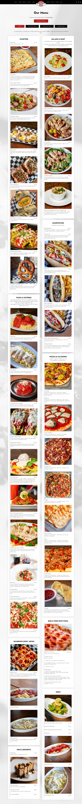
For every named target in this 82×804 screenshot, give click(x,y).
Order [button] (29, 2)
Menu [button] (15, 2)
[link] (41, 3)
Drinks (20, 2)
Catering (57, 2)
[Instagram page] (78, 2)
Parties (52, 2)
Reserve (48, 2)
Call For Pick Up (41, 21)
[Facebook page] (77, 2)
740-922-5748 (49, 17)
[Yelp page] (80, 2)
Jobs (61, 2)
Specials (24, 2)
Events (33, 2)
